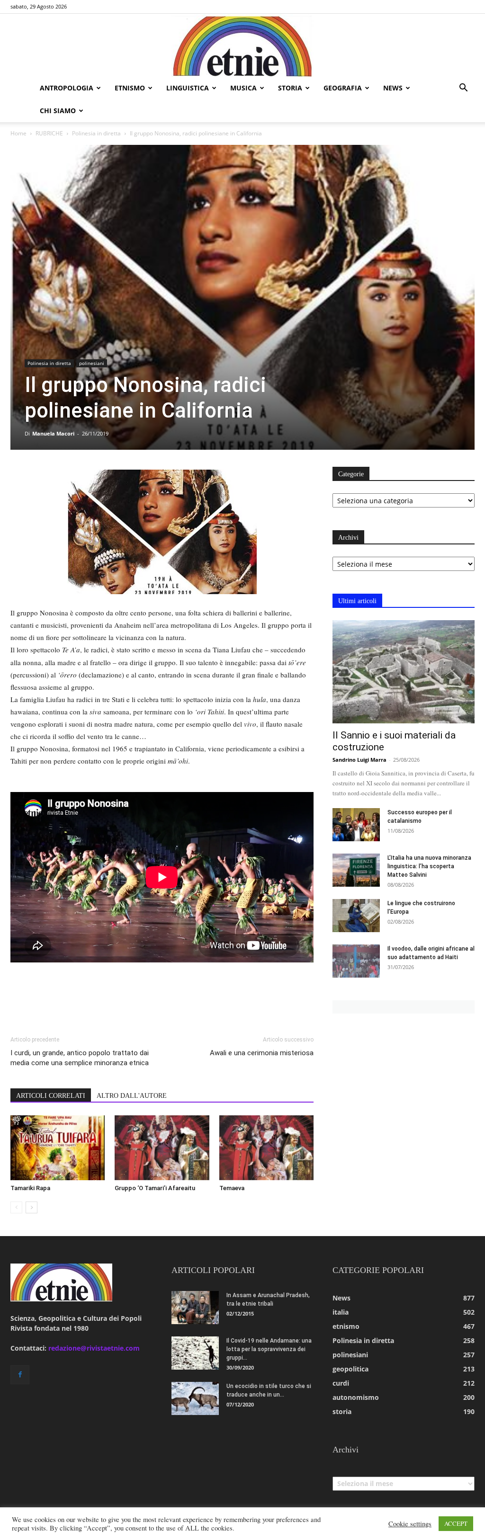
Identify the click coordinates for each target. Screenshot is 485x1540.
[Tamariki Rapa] (57, 1147)
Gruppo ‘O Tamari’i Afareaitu (155, 1188)
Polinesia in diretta (96, 133)
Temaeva (231, 1188)
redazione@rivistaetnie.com (94, 1348)
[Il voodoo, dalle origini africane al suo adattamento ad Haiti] (356, 961)
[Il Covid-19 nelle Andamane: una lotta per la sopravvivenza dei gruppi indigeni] (195, 1353)
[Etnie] (242, 45)
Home (18, 133)
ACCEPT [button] (455, 1523)
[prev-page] (16, 1207)
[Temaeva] (266, 1147)
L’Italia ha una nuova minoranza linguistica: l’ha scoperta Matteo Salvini (429, 866)
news (393, 87)
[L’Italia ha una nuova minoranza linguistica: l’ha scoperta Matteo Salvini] (356, 870)
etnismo (130, 87)
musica (243, 87)
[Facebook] (19, 1374)
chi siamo (58, 110)
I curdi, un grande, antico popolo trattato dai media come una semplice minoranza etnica (79, 1058)
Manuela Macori (53, 433)
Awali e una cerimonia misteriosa (262, 1053)
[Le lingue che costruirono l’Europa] (356, 915)
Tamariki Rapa (30, 1188)
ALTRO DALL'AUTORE (132, 1095)
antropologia (66, 87)
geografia (342, 87)
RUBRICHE (49, 133)
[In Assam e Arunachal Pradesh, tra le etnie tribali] (195, 1307)
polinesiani (91, 363)
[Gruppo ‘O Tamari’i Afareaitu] (162, 1147)
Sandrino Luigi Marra (359, 759)
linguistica (187, 87)
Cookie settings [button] (409, 1524)
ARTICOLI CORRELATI (50, 1095)
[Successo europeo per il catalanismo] (356, 824)
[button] (463, 88)
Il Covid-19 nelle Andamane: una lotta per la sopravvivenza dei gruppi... (269, 1349)
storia (290, 87)
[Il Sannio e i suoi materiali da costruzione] (403, 671)
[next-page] (31, 1207)
